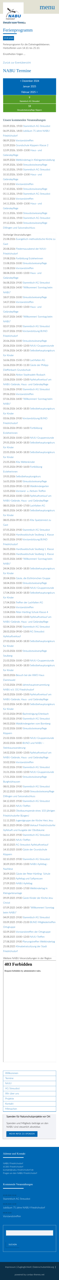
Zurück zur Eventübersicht (17, 63)
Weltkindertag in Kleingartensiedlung (35, 160)
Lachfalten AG (37, 360)
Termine (9, 1078)
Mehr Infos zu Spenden (22, 1134)
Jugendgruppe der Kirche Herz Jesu (34, 820)
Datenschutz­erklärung (43, 1267)
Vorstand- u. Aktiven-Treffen (31, 491)
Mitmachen (11, 1109)
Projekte (9, 1099)
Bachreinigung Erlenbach (36, 714)
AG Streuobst (12, 1088)
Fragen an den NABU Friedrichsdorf (20, 1173)
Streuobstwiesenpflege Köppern (29, 110)
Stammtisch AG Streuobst (30, 101)
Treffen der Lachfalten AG (29, 602)
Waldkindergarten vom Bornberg (33, 724)
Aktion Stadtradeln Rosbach (30, 375)
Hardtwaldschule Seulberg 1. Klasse (35, 535)
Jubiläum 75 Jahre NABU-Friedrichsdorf (24, 1208)
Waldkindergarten (39, 486)
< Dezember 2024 (29, 81)
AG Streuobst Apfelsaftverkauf (32, 845)
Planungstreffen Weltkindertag (39, 941)
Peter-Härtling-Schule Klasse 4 (32, 612)
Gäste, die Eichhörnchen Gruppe (33, 578)
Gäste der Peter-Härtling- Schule (33, 874)
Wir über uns (12, 1093)
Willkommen (11, 1073)
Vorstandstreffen (24, 140)
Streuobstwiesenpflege (35, 165)
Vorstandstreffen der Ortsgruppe (33, 932)
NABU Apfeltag (24, 883)
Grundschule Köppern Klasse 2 (32, 145)
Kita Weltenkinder (25, 462)
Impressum (10, 1267)
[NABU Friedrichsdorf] (13, 7)
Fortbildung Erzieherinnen (29, 258)
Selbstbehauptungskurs (28, 476)
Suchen (13, 1245)
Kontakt (9, 1104)
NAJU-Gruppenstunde (42, 346)
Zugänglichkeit (24, 1267)
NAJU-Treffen (23, 806)
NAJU (8, 1083)
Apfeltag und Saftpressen (29, 878)
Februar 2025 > (29, 92)
